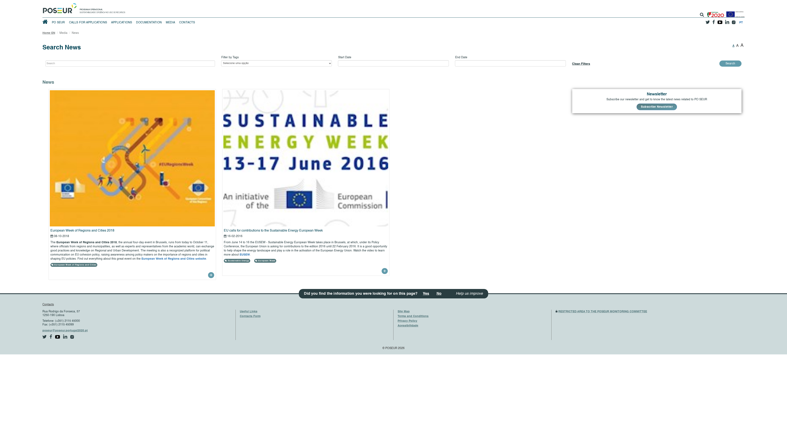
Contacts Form (250, 316)
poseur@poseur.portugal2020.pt (65, 330)
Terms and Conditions (413, 316)
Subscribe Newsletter (657, 106)
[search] (702, 15)
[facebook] (713, 20)
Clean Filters (581, 63)
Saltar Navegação (138, 2)
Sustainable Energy (238, 261)
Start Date (344, 57)
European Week (266, 261)
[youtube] (720, 20)
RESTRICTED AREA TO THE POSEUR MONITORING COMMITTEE (602, 311)
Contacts (187, 22)
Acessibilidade (408, 325)
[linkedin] (727, 20)
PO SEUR (58, 22)
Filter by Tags (230, 57)
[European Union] (734, 12)
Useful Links (248, 311)
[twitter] (707, 20)
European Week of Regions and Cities (74, 265)
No (439, 294)
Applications (121, 22)
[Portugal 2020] (714, 12)
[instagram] (733, 20)
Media (170, 22)
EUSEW (245, 254)
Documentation (149, 22)
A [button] (733, 46)
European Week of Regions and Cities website (173, 258)
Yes (426, 294)
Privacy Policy (407, 321)
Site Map (404, 311)
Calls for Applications (88, 22)
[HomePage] (59, 7)
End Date (461, 57)
